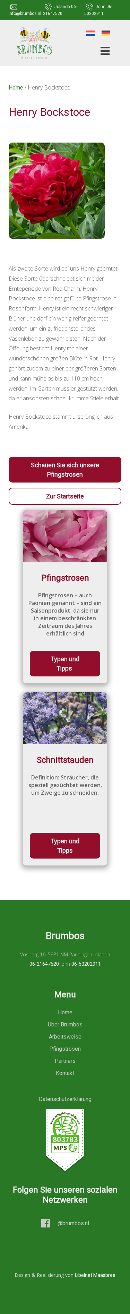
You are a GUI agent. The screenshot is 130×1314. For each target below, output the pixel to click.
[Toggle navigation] (103, 51)
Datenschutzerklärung (65, 1099)
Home (16, 87)
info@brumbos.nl (25, 13)
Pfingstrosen (65, 1049)
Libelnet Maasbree (95, 1275)
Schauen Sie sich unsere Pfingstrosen (65, 469)
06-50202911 (86, 964)
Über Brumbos (65, 1024)
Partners (65, 1061)
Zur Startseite (65, 496)
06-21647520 (44, 964)
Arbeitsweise (65, 1036)
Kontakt (65, 1073)
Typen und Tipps (65, 663)
